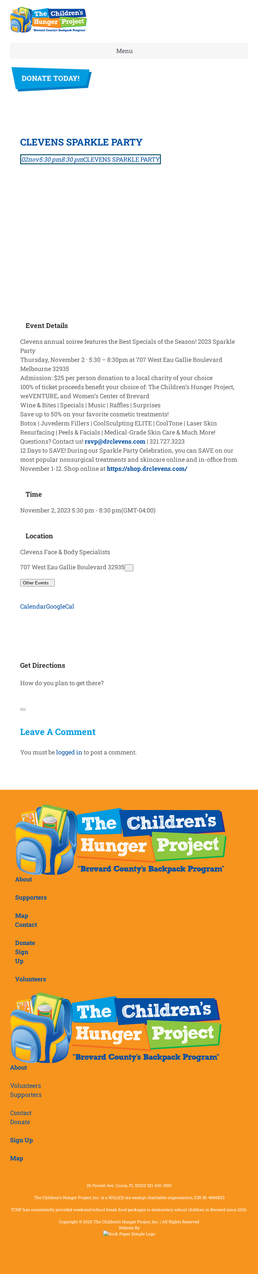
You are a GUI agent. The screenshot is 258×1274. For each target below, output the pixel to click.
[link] (147, 468)
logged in (69, 752)
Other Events (36, 582)
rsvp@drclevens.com (115, 441)
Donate (20, 1122)
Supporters (26, 1095)
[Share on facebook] (22, 621)
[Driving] (24, 698)
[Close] (23, 709)
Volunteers (25, 1085)
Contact (21, 1113)
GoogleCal (60, 606)
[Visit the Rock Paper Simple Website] (129, 1233)
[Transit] (30, 698)
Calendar (33, 606)
